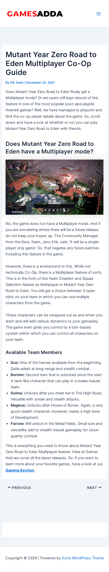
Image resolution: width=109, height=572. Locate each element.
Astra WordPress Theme (83, 558)
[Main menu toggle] (98, 13)
